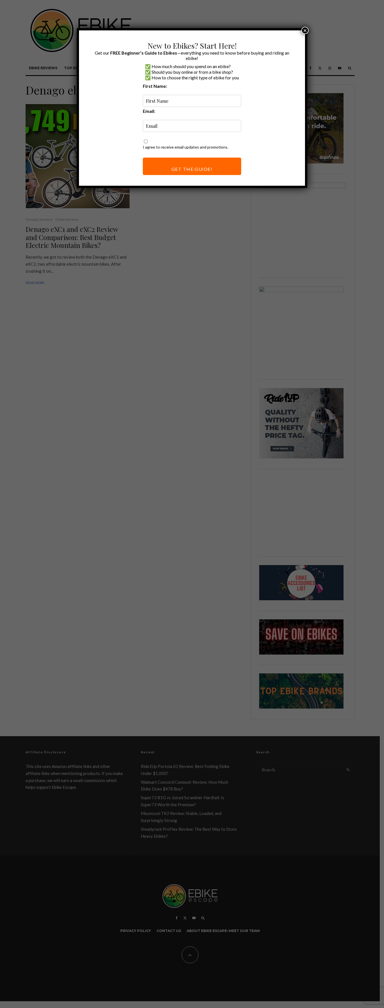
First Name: (155, 86)
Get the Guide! (192, 169)
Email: (149, 111)
